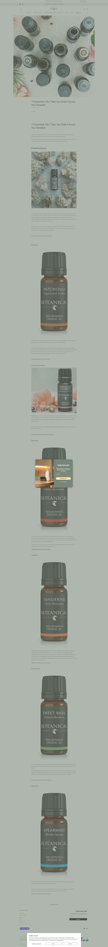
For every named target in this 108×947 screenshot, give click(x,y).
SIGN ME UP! (63, 478)
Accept (53, 943)
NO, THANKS (63, 481)
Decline (70, 943)
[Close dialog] (71, 461)
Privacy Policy (60, 940)
